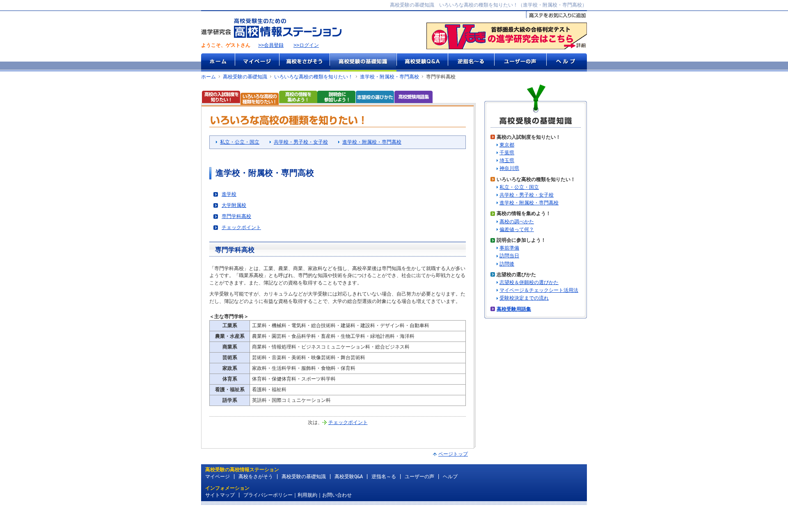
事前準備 (509, 248)
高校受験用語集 (514, 309)
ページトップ (453, 454)
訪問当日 (509, 256)
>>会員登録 (271, 45)
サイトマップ (220, 495)
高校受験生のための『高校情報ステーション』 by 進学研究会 (271, 28)
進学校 (229, 194)
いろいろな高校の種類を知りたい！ (313, 77)
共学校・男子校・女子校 (301, 142)
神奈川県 (509, 168)
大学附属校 (234, 205)
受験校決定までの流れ (524, 298)
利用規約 (307, 495)
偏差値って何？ (516, 229)
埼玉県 (506, 160)
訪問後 (506, 264)
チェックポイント (241, 227)
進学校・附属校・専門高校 (389, 77)
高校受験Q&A (422, 62)
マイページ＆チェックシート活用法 (538, 290)
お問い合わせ (337, 495)
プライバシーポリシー (268, 495)
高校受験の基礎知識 (363, 62)
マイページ (257, 62)
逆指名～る (471, 62)
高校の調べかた (516, 222)
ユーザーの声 (520, 62)
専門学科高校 (236, 216)
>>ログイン (306, 45)
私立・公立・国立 (239, 142)
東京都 (506, 145)
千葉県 (506, 153)
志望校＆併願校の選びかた (529, 282)
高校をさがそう (304, 62)
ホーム (218, 62)
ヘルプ (566, 62)
